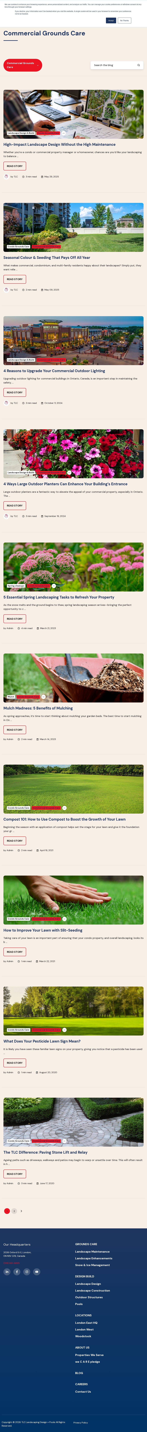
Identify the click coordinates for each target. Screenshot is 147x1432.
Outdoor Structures (89, 1297)
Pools (79, 1304)
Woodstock (83, 1336)
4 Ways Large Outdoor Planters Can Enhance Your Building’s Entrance (65, 484)
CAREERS (81, 1384)
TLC (16, 176)
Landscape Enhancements (93, 1258)
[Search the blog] (138, 65)
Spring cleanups (16, 585)
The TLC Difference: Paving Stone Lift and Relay (45, 1152)
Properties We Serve (89, 1355)
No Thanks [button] (124, 20)
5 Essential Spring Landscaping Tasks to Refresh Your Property (58, 597)
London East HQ (86, 1323)
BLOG (79, 1373)
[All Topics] (63, 133)
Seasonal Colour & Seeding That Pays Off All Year (46, 257)
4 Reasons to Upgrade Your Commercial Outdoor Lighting (54, 370)
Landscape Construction (92, 1290)
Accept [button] (111, 20)
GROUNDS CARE (86, 1244)
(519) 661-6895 (11, 1263)
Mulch (11, 696)
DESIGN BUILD (84, 1276)
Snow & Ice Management (92, 1265)
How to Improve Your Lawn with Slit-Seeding (42, 930)
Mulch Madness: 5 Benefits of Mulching (38, 708)
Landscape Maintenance (92, 1251)
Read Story (15, 166)
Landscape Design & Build (21, 133)
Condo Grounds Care (48, 133)
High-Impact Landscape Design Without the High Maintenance (59, 144)
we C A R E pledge (87, 1362)
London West (84, 1329)
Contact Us (83, 1391)
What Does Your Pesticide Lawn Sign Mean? (42, 1041)
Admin (10, 628)
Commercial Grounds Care (46, 246)
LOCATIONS (83, 1315)
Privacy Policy (81, 1422)
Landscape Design (88, 1284)
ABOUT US (82, 1347)
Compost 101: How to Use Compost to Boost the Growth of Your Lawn (64, 819)
